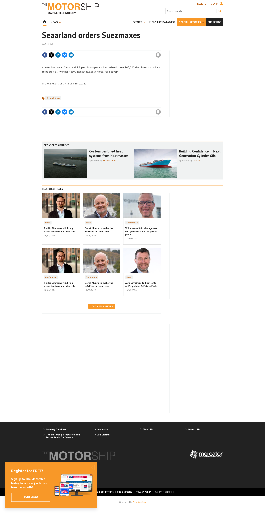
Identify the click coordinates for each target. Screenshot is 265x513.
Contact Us (194, 429)
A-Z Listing (103, 434)
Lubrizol (196, 160)
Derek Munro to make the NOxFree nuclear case (99, 230)
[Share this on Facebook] (45, 55)
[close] (161, 48)
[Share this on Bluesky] (64, 55)
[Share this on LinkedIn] (58, 55)
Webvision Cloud (139, 502)
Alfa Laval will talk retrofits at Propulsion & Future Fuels (141, 284)
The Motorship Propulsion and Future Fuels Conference (63, 436)
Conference (132, 222)
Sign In (214, 4)
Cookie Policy (124, 492)
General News (53, 98)
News (47, 222)
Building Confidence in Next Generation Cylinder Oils (200, 153)
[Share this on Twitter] (51, 55)
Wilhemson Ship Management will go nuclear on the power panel (142, 231)
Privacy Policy (143, 492)
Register (202, 4)
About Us (148, 429)
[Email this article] (71, 55)
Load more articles (102, 306)
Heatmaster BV (110, 160)
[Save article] (158, 55)
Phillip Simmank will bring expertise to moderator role (59, 230)
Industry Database (56, 429)
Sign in (122, 48)
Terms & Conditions (102, 492)
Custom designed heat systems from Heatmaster (108, 153)
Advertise (102, 429)
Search (219, 11)
